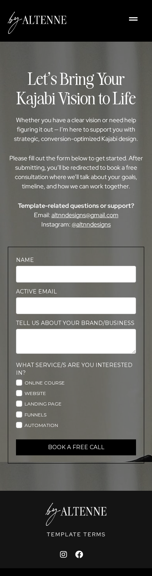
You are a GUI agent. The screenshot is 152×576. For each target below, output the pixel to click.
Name (25, 259)
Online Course (45, 383)
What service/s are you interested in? (74, 369)
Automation (41, 425)
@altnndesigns (91, 224)
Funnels (35, 415)
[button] (133, 19)
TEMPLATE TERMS (76, 534)
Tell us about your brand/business (75, 323)
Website (35, 393)
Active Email (36, 291)
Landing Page (43, 404)
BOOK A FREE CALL (76, 447)
